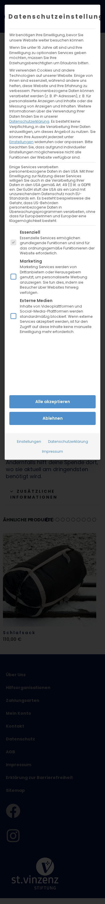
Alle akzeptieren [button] (52, 402)
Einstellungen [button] (21, 141)
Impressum (52, 451)
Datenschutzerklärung (29, 121)
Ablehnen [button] (53, 418)
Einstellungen (29, 441)
